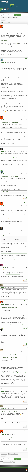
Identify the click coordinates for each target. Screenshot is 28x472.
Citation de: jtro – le (9, 307)
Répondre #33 (3, 151)
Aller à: (1, 461)
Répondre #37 (3, 267)
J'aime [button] (25, 198)
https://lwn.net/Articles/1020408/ (13, 273)
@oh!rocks (3, 31)
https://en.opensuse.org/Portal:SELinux (9, 259)
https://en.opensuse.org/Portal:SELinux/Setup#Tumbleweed (14, 252)
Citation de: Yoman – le (9, 122)
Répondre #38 (3, 287)
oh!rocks (25, 328)
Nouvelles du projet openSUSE (11, 15)
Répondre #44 (3, 434)
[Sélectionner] (5, 191)
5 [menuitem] (13, 17)
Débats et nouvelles (6, 15)
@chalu (2, 181)
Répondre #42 (3, 391)
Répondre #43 (3, 408)
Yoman (26, 58)
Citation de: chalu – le (9, 176)
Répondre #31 (3, 62)
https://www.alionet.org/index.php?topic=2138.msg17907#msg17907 (14, 324)
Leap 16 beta (17, 15)
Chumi (26, 25)
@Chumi (2, 75)
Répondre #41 (3, 351)
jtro (27, 284)
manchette (25, 264)
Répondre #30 (3, 29)
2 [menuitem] (8, 17)
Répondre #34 (3, 173)
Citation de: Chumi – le (9, 65)
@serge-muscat (4, 40)
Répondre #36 (3, 230)
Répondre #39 (3, 304)
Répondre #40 (3, 332)
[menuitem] (3, 17)
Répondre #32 (3, 119)
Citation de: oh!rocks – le (10, 411)
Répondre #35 (3, 205)
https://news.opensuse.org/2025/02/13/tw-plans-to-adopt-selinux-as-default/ (14, 157)
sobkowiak (25, 388)
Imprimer (3, 19)
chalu (26, 148)
